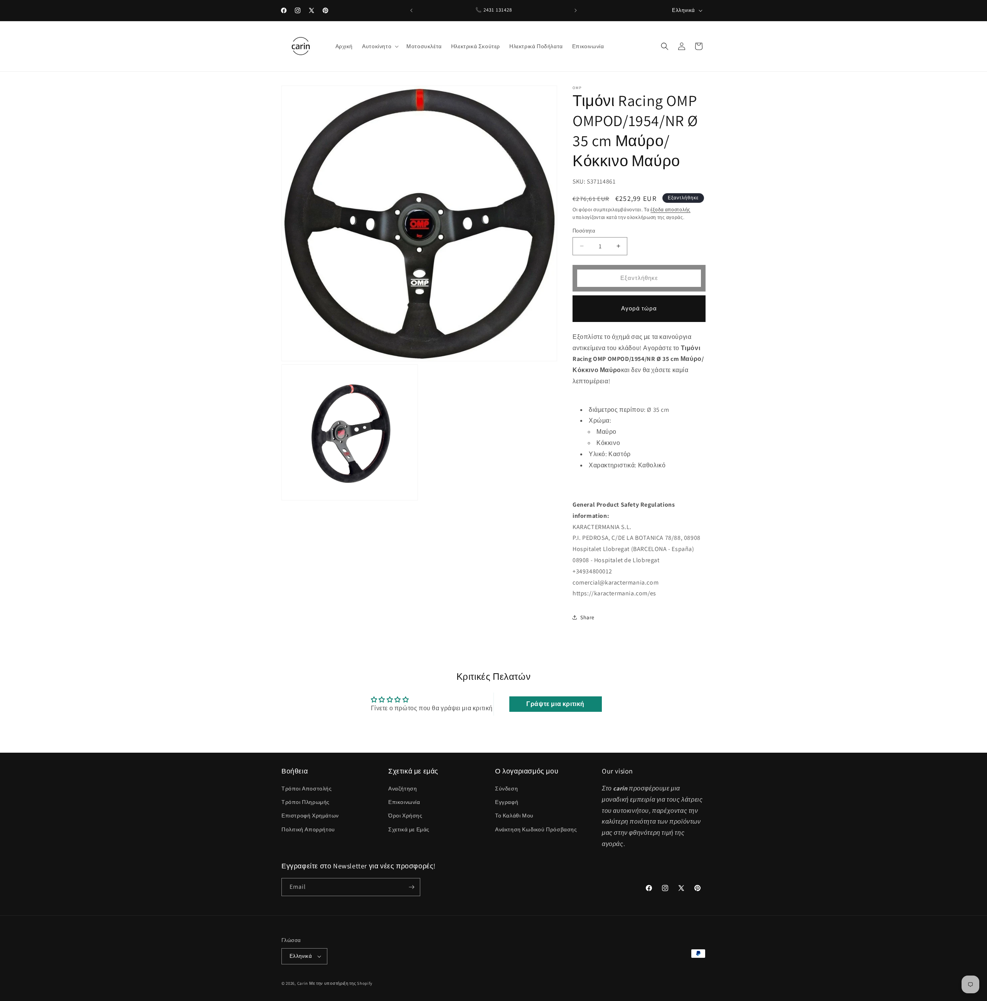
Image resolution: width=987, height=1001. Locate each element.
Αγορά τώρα (639, 308)
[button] (379, 46)
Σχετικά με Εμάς (408, 829)
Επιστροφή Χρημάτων (310, 815)
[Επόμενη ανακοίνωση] (575, 10)
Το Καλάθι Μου (514, 815)
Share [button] (587, 617)
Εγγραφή (506, 802)
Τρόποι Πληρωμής (305, 802)
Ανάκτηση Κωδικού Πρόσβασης (536, 829)
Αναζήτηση (402, 788)
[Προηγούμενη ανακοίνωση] (411, 10)
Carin (302, 983)
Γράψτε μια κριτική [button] (555, 704)
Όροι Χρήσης (405, 815)
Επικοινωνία (404, 802)
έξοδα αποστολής (670, 209)
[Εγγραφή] (411, 887)
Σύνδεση (506, 788)
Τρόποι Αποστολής (306, 788)
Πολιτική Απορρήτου (308, 829)
